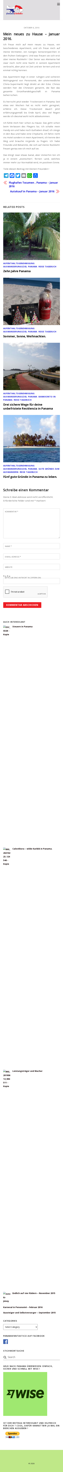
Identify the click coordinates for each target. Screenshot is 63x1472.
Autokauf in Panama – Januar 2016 (32, 191)
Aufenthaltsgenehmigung (19, 263)
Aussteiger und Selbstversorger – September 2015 (29, 1312)
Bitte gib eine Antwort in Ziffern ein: (23, 577)
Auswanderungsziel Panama (20, 266)
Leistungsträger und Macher (27, 1071)
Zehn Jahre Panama (17, 271)
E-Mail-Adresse (13, 557)
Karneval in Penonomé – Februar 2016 (22, 1307)
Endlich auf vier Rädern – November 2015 (33, 1293)
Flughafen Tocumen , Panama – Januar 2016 (33, 184)
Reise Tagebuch (47, 266)
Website (8, 567)
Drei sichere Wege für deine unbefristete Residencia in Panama (28, 406)
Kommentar (11, 511)
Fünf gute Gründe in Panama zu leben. (30, 477)
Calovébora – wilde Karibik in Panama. (32, 848)
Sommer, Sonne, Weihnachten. (24, 336)
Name (8, 546)
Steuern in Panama (22, 626)
